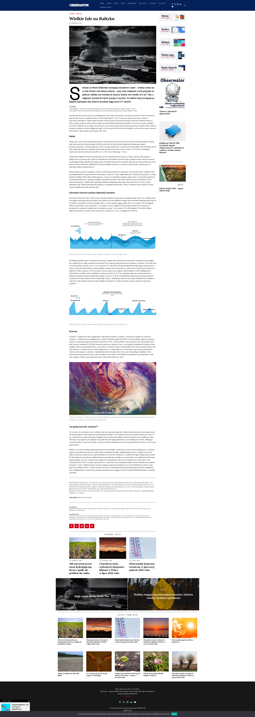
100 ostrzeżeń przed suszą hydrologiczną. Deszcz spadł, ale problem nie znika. (80, 568)
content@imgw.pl (127, 696)
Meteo (79, 14)
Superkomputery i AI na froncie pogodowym (20, 707)
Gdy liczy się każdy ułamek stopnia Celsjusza (153, 674)
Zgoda (174, 714)
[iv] (87, 465)
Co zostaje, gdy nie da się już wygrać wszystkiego (96, 674)
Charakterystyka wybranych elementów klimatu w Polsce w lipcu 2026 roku (111, 568)
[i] (110, 118)
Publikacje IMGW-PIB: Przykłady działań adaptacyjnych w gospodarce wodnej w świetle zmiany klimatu (171, 147)
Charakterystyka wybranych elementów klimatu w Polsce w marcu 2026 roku (183, 675)
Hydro (72, 14)
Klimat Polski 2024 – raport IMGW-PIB (171, 189)
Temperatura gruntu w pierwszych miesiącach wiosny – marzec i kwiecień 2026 (127, 675)
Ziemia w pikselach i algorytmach (168, 112)
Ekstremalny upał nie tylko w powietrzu (182, 641)
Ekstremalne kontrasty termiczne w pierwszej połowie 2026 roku (142, 566)
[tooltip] (172, 4)
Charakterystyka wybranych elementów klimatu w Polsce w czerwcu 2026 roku (154, 642)
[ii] (84, 203)
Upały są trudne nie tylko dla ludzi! (68, 674)
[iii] (152, 260)
